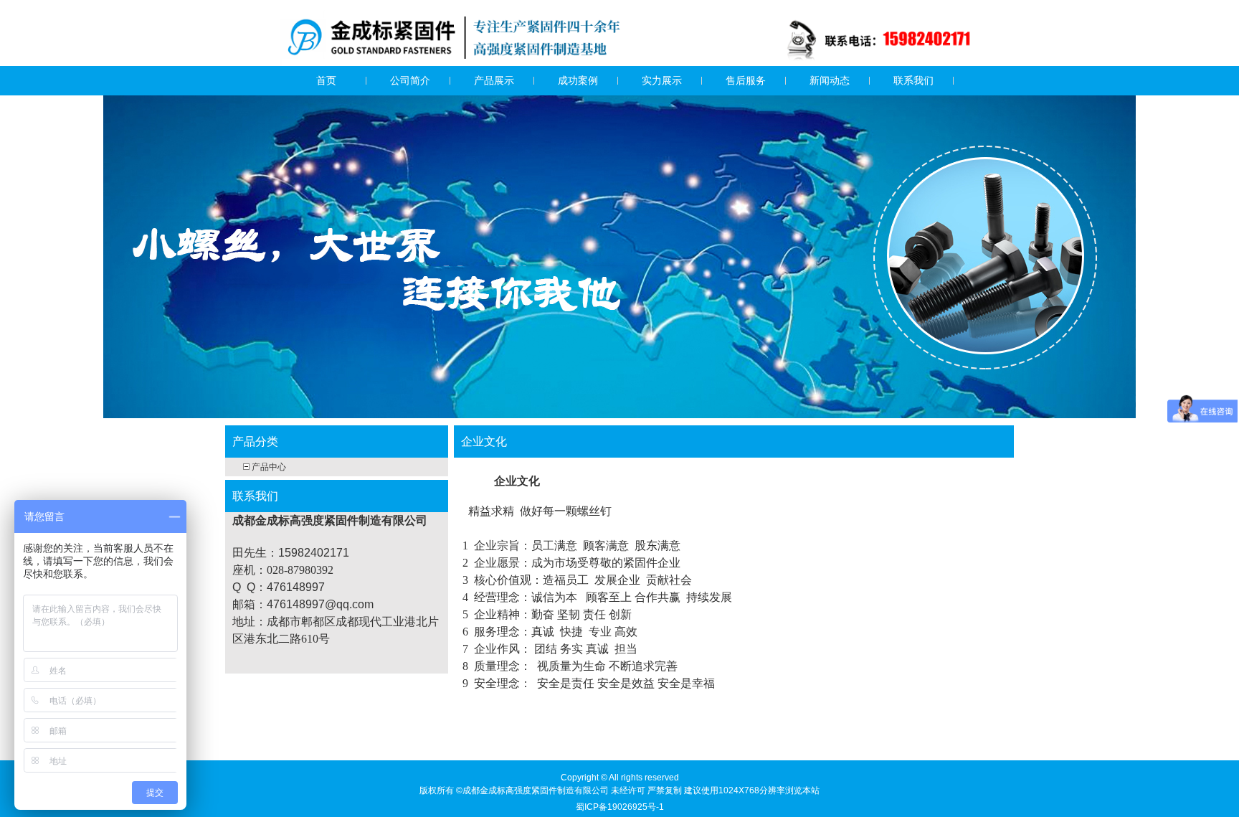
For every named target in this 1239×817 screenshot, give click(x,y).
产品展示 (494, 80)
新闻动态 (830, 80)
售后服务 (746, 80)
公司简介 (410, 80)
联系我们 (913, 80)
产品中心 (269, 467)
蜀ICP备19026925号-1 (620, 807)
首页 (326, 80)
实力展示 (662, 80)
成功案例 (578, 80)
